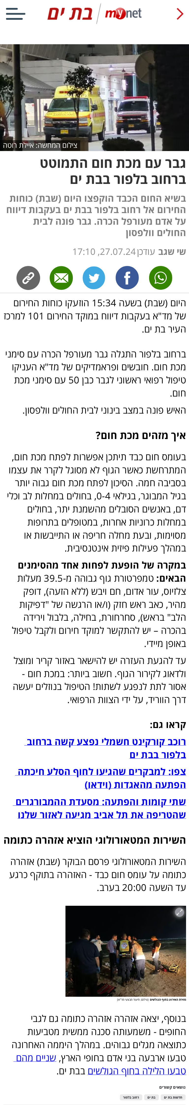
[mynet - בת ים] (94, 23)
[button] (125, 951)
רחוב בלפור (131, 1097)
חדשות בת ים (173, 1097)
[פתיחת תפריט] (15, 14)
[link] (127, 278)
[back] (180, 14)
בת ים (151, 1097)
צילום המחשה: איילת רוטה (40, 145)
